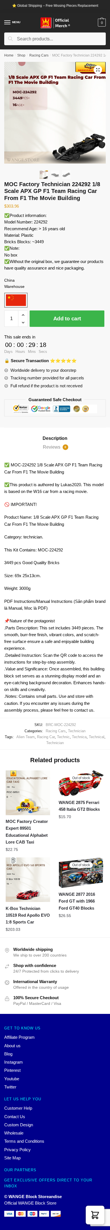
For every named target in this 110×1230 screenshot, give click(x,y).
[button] (95, 1215)
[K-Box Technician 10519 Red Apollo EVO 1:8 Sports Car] (28, 879)
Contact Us (14, 1116)
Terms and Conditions (24, 1141)
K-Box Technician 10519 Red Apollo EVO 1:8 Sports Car (28, 915)
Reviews (54, 447)
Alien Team (25, 737)
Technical (96, 737)
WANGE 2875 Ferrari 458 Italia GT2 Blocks (79, 806)
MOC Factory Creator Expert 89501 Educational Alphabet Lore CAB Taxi (27, 831)
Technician (76, 731)
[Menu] (7, 22)
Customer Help (18, 1108)
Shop (21, 55)
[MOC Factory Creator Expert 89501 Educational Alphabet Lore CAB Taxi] (28, 792)
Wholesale (13, 1133)
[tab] (55, 438)
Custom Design (18, 1124)
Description (55, 438)
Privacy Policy (17, 1149)
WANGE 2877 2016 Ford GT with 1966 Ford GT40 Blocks (77, 901)
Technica (79, 737)
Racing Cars (39, 55)
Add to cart (67, 318)
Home (9, 55)
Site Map (12, 1157)
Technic (63, 737)
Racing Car (46, 737)
